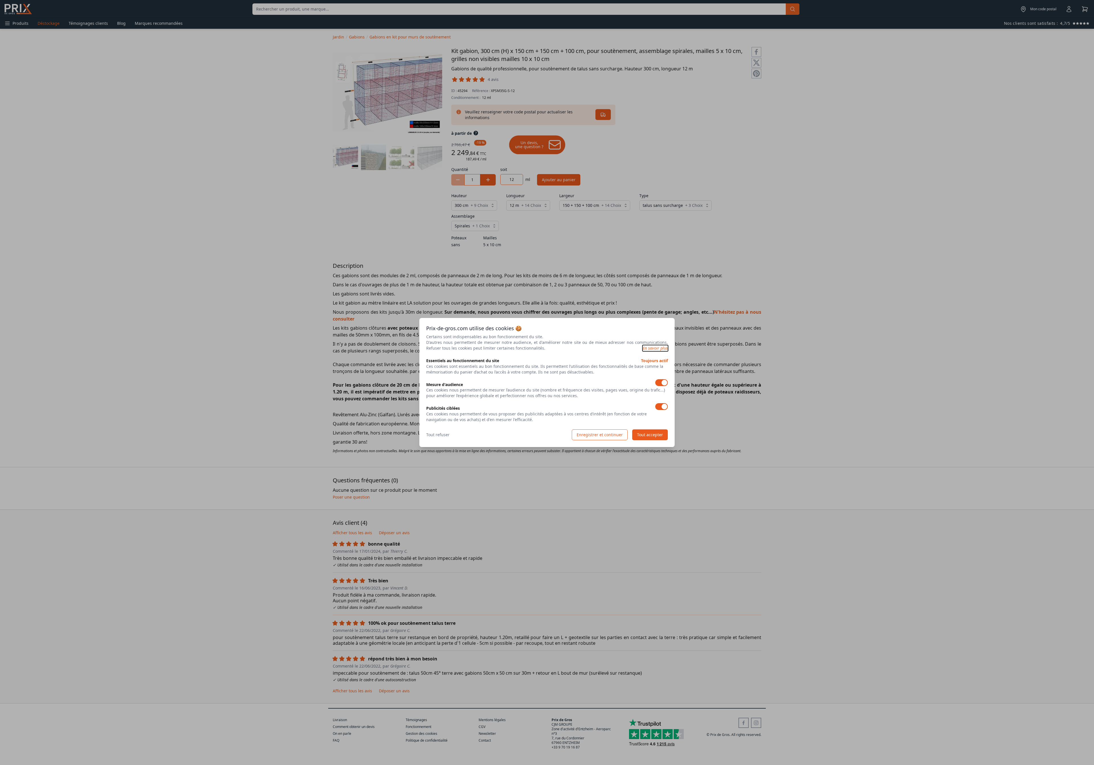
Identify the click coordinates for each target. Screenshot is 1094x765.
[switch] (661, 382)
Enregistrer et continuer (600, 434)
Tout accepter (650, 434)
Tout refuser (438, 434)
